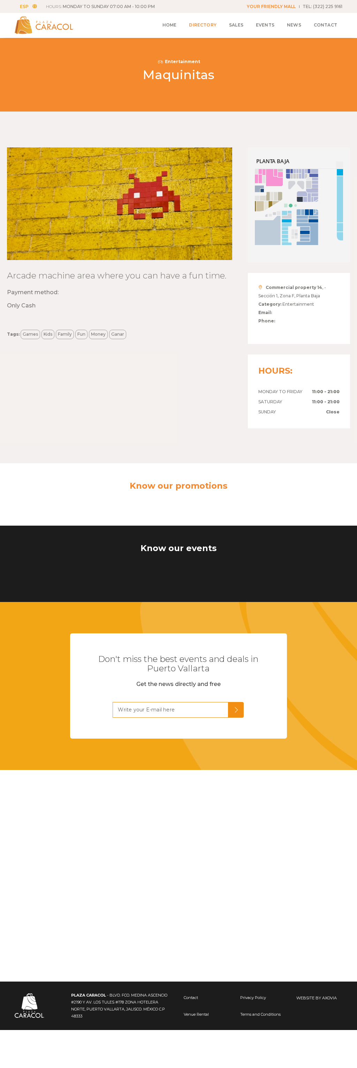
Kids (48, 334)
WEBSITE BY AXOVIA (316, 997)
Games (30, 334)
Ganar (117, 334)
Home (169, 25)
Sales (236, 25)
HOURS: (100, 6)
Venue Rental (196, 1014)
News (294, 25)
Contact (325, 25)
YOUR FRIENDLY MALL (271, 6)
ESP (24, 6)
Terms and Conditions (260, 1014)
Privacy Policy (253, 997)
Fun (81, 334)
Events (265, 25)
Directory (203, 25)
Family (65, 334)
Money (98, 334)
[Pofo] (52, 25)
